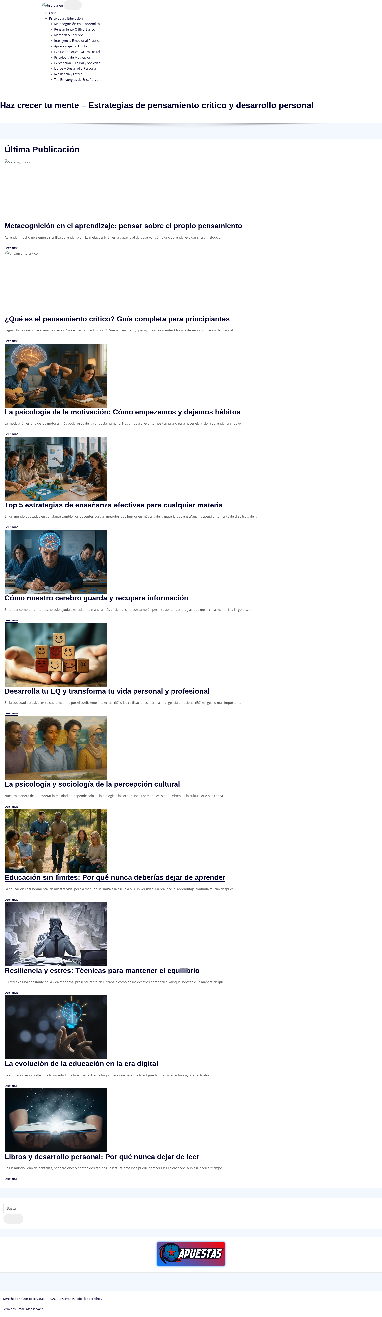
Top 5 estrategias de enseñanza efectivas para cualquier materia (114, 505)
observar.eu (37, 1299)
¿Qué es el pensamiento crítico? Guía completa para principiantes (117, 319)
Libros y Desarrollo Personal (75, 68)
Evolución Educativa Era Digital (77, 52)
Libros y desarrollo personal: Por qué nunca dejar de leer (102, 1157)
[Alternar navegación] (73, 5)
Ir (13, 1219)
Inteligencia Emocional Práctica (77, 40)
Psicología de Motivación (72, 57)
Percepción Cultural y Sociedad (77, 63)
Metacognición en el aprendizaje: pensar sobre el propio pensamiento (123, 226)
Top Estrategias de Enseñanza (76, 79)
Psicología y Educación (66, 18)
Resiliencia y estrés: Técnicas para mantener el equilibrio (102, 970)
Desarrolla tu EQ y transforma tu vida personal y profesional (107, 691)
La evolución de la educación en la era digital (81, 1063)
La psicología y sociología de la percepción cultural (92, 784)
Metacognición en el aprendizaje (78, 24)
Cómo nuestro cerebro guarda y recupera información (96, 598)
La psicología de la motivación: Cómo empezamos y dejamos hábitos (123, 412)
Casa (52, 13)
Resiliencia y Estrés (68, 74)
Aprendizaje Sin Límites (71, 46)
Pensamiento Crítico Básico (74, 29)
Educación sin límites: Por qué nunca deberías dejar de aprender (115, 877)
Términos (9, 1309)
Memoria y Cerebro (68, 35)
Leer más (11, 248)
